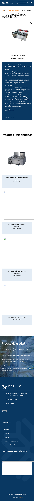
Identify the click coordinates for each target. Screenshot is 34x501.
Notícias (6, 433)
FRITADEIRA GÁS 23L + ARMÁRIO (17, 318)
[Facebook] (4, 407)
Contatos (7, 437)
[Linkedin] (10, 407)
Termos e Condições (10, 445)
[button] (31, 3)
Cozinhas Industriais (9, 10)
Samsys (21, 497)
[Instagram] (7, 407)
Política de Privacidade (11, 441)
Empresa (6, 429)
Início (3, 10)
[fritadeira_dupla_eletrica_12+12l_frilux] (20, 34)
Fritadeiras (17, 10)
